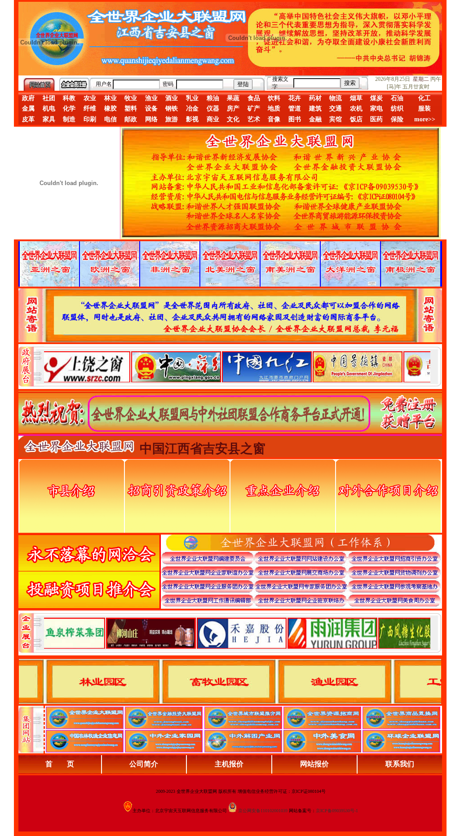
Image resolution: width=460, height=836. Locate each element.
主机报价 (229, 764)
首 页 (59, 764)
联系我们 (399, 764)
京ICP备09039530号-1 (337, 810)
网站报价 (314, 764)
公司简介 (143, 764)
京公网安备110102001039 (263, 810)
